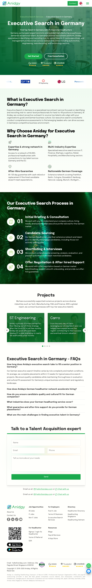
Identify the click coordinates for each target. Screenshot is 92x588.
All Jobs (32, 511)
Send (46, 477)
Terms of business (55, 514)
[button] (42, 346)
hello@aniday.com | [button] (19, 563)
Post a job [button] (52, 511)
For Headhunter (35, 528)
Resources (52, 528)
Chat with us (63, 489)
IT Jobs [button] (31, 514)
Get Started (33, 56)
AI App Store (53, 538)
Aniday (27, 568)
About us (10, 512)
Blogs (50, 532)
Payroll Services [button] (54, 535)
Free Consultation (56, 56)
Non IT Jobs (33, 517)
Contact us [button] (11, 515)
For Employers (53, 507)
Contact (72, 3)
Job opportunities (36, 507)
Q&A (30, 541)
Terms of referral (35, 537)
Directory (71, 507)
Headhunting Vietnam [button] (76, 520)
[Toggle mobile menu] (87, 3)
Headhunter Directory (76, 511)
